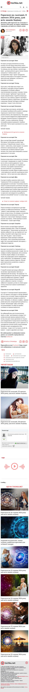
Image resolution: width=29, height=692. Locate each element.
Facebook (16, 345)
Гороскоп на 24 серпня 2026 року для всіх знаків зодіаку (13, 599)
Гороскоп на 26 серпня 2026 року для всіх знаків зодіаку (13, 513)
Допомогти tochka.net (14, 11)
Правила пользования (5, 683)
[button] (23, 7)
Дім (2, 37)
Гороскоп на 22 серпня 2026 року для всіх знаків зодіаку (13, 655)
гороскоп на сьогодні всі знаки (14, 357)
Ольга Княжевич (10, 29)
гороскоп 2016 (9, 359)
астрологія (18, 354)
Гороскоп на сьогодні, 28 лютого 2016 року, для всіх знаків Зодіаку (14, 422)
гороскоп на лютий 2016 (12, 361)
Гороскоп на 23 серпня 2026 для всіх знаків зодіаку (13, 627)
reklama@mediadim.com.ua (22, 676)
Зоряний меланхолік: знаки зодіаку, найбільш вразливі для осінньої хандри (13, 542)
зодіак (7, 355)
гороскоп (8, 354)
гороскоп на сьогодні (19, 355)
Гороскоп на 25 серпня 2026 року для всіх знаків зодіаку (13, 571)
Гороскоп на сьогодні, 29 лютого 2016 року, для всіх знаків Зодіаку (14, 392)
